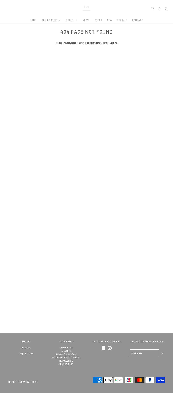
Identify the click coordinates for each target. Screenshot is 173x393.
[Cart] (166, 8)
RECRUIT (122, 20)
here (96, 43)
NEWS (86, 20)
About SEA (66, 351)
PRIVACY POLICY (66, 364)
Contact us (25, 347)
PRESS (98, 20)
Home (33, 20)
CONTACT (137, 20)
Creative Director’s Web (66, 354)
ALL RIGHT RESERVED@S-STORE (22, 382)
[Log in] (159, 8)
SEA (109, 20)
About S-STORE (66, 347)
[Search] (153, 8)
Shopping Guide (26, 353)
